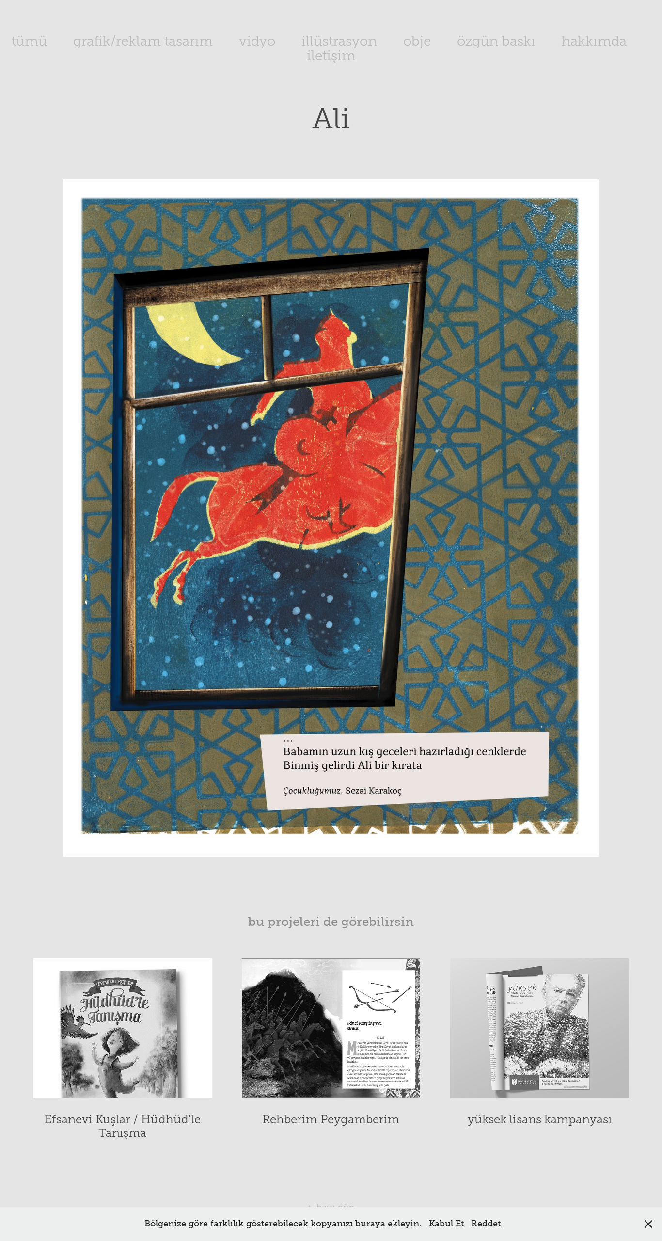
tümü (29, 40)
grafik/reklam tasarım (143, 40)
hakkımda (594, 40)
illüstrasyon (339, 40)
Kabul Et (446, 1223)
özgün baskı (496, 40)
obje (417, 40)
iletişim (331, 55)
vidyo (257, 40)
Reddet (486, 1223)
